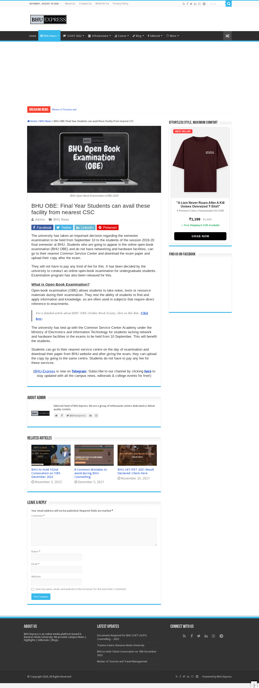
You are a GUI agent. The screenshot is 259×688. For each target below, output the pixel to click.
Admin (40, 219)
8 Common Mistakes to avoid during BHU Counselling (90, 473)
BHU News (50, 35)
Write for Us (102, 3)
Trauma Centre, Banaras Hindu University (120, 645)
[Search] (229, 4)
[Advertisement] (129, 72)
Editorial (155, 35)
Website (36, 576)
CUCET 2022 (74, 35)
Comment (38, 515)
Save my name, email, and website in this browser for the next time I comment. (80, 589)
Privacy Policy (120, 3)
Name (35, 551)
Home (32, 35)
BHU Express (224, 676)
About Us (70, 3)
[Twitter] (191, 3)
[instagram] (199, 3)
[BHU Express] (48, 19)
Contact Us (85, 3)
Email (35, 564)
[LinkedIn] (195, 3)
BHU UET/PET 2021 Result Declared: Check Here (136, 471)
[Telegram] (204, 3)
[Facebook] (187, 3)
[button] (254, 684)
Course (122, 35)
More (173, 35)
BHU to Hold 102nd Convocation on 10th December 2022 (45, 473)
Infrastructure (100, 35)
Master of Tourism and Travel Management (75, 109)
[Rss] (183, 3)
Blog (138, 35)
